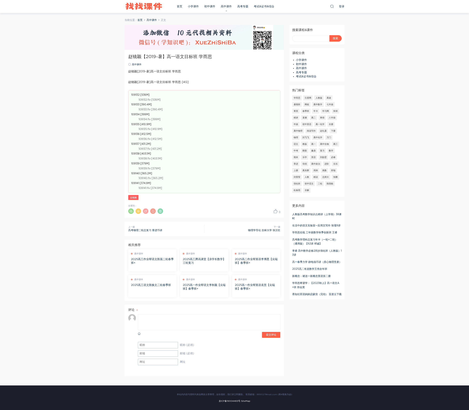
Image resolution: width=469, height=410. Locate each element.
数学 (331, 151)
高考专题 (242, 6)
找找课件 (144, 6)
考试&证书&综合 (264, 6)
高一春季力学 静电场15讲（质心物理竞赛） (317, 262)
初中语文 (309, 184)
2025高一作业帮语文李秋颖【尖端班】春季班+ (204, 287)
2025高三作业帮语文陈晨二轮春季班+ (152, 261)
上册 (296, 170)
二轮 (320, 184)
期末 (296, 157)
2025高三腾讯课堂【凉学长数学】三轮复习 (204, 261)
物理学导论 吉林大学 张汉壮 (264, 230)
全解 (307, 190)
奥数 (324, 170)
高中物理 (298, 131)
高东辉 (305, 170)
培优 (304, 164)
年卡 (315, 111)
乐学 (304, 157)
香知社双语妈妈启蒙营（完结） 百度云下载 (317, 294)
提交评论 (271, 335)
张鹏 (335, 177)
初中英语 (306, 124)
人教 (307, 177)
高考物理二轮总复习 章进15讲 (145, 230)
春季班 (305, 111)
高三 (335, 144)
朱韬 (335, 111)
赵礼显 (323, 131)
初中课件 (209, 6)
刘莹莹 (297, 177)
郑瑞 (333, 170)
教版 (304, 144)
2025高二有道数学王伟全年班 (309, 269)
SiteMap (245, 401)
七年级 (330, 104)
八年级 (332, 118)
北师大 (325, 177)
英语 (313, 157)
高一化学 (320, 124)
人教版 (319, 98)
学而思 (297, 98)
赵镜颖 (133, 197)
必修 (333, 157)
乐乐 (335, 164)
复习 (322, 151)
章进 (296, 164)
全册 (331, 124)
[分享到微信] (131, 211)
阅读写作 (311, 131)
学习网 (325, 111)
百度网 (308, 98)
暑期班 (297, 104)
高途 (329, 98)
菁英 (296, 111)
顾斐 (304, 151)
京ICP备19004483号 (229, 401)
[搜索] (332, 6)
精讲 (296, 118)
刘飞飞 (305, 137)
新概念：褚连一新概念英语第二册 (311, 276)
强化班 (297, 184)
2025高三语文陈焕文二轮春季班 (151, 285)
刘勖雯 (323, 157)
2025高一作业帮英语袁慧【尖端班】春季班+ (255, 287)
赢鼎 (313, 151)
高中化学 (317, 137)
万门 (329, 137)
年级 (296, 124)
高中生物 (324, 144)
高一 (313, 144)
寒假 (322, 118)
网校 (307, 104)
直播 (304, 118)
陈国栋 (330, 184)
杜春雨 (297, 190)
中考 (296, 151)
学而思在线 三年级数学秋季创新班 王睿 (314, 232)
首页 (179, 6)
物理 (296, 137)
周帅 (315, 170)
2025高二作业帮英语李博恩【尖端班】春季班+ (256, 261)
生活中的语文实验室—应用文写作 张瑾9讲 (316, 225)
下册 (333, 131)
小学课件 (193, 6)
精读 (315, 177)
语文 (296, 144)
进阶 (326, 164)
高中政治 (315, 164)
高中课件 (226, 6)
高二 (313, 118)
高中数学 (317, 104)
